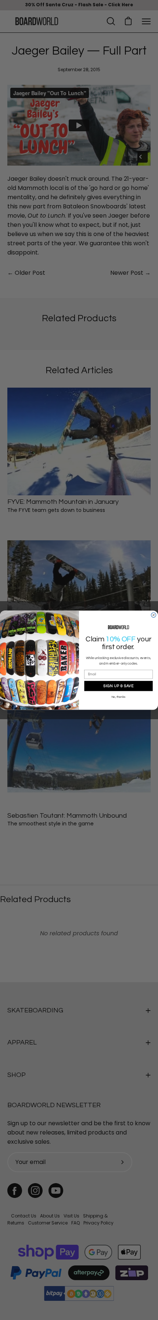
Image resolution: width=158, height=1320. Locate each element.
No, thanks (118, 697)
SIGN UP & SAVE (118, 685)
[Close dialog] (153, 615)
